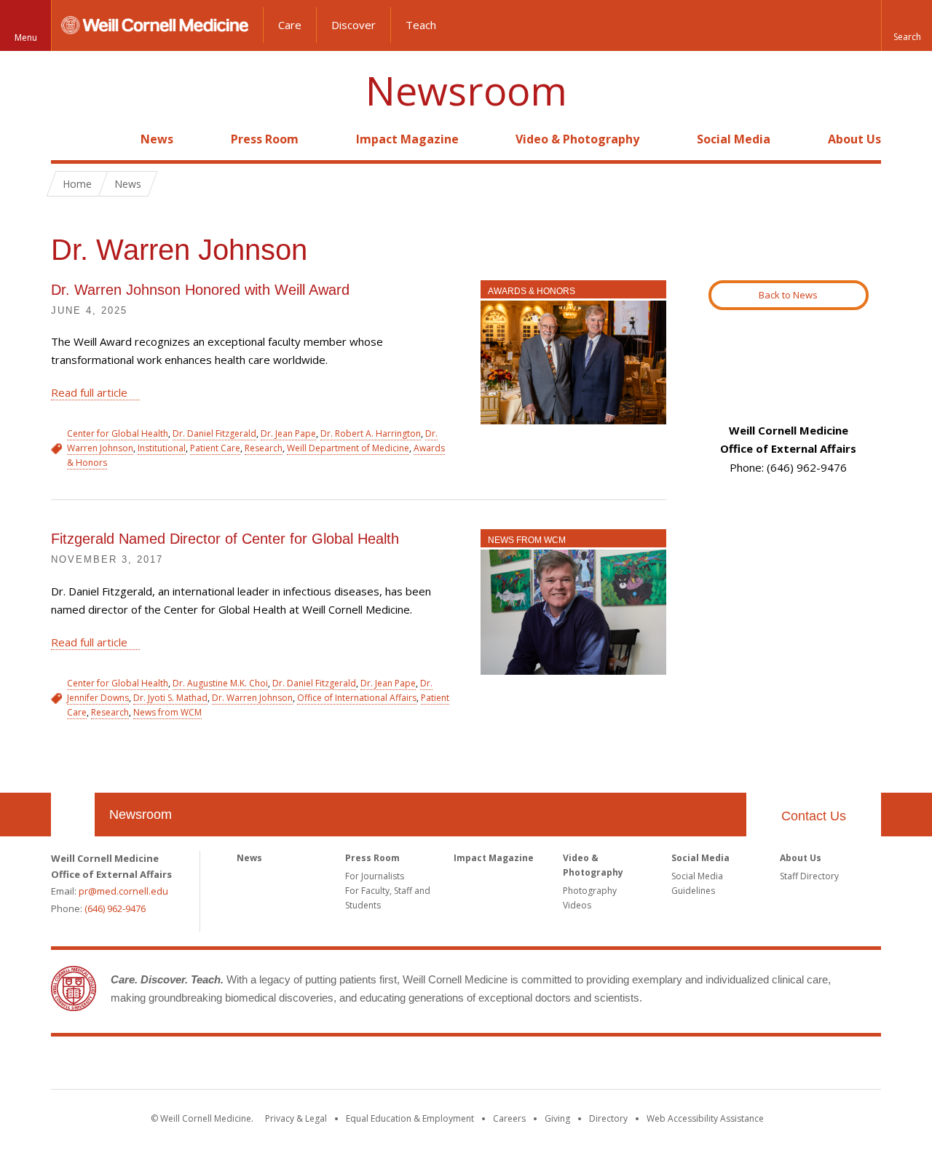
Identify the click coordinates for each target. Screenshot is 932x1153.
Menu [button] (26, 37)
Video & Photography (577, 139)
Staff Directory (809, 876)
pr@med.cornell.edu (123, 891)
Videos (577, 905)
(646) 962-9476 (115, 908)
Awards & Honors (531, 291)
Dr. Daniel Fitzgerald (214, 433)
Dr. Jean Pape (288, 433)
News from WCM (527, 540)
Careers (509, 1118)
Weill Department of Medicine (348, 448)
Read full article (89, 392)
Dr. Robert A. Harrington (370, 433)
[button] (906, 25)
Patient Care (215, 448)
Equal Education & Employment (410, 1118)
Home (67, 139)
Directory (608, 1118)
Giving (557, 1118)
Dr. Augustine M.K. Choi (220, 683)
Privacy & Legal (296, 1118)
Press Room (265, 139)
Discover (353, 24)
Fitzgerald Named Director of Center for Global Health (225, 539)
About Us (854, 139)
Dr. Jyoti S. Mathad (170, 698)
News (157, 139)
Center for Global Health (117, 433)
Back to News (788, 294)
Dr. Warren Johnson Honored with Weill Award (200, 290)
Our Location (73, 814)
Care (289, 24)
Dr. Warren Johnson (252, 698)
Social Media (733, 139)
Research (264, 448)
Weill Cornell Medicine (466, 1065)
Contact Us (813, 816)
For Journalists (374, 876)
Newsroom (466, 91)
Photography (590, 890)
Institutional (162, 448)
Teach (421, 24)
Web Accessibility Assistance (705, 1118)
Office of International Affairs (356, 698)
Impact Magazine (407, 139)
